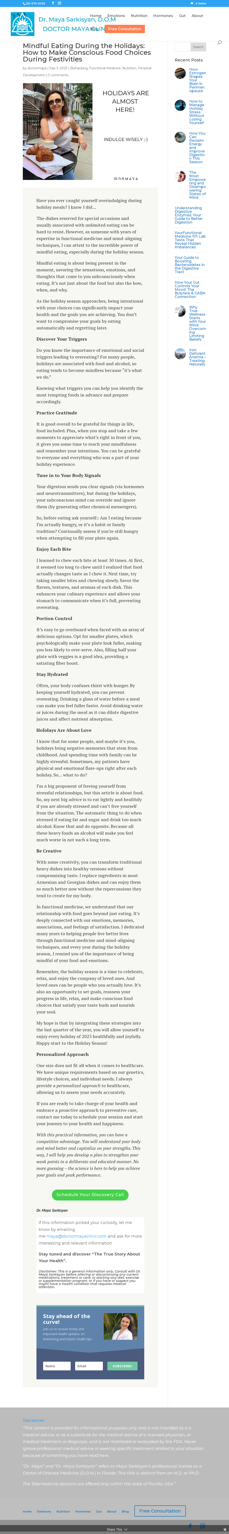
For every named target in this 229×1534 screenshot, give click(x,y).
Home (27, 1511)
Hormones (83, 1511)
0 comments (58, 75)
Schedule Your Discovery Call (90, 1194)
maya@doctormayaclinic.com (77, 1236)
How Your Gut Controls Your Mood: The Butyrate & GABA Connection (190, 289)
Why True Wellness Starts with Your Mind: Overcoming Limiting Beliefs (197, 323)
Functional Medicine (105, 68)
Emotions (44, 1511)
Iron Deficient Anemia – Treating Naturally (197, 357)
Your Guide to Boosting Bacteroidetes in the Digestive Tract (190, 264)
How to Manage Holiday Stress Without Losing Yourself (196, 112)
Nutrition (129, 68)
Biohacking (79, 68)
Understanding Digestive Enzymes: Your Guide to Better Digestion (189, 215)
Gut (99, 1511)
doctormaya (37, 68)
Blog (125, 1511)
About (111, 1511)
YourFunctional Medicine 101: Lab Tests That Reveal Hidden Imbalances (190, 240)
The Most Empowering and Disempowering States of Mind (197, 185)
